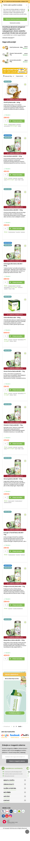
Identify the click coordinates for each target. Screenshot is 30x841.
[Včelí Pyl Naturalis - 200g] (7, 47)
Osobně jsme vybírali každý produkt (13, 771)
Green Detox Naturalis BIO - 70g (14, 371)
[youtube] (6, 816)
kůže (19, 179)
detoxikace (21, 339)
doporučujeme (7, 135)
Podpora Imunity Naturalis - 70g (14, 586)
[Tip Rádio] (19, 811)
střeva (11, 341)
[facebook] (3, 816)
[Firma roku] (15, 821)
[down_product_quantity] (7, 122)
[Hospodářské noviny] (15, 811)
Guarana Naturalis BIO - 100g (13, 210)
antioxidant (7, 126)
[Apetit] (7, 811)
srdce (19, 126)
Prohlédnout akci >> (15, 713)
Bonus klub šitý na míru (12, 678)
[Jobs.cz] (11, 811)
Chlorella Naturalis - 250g (12, 317)
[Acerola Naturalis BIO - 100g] (7, 61)
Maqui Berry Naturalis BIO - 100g (14, 640)
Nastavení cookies (15, 23)
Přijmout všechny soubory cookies (15, 19)
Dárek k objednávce (11, 674)
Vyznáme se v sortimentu (14, 768)
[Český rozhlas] (3, 811)
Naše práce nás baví (9, 776)
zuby (22, 179)
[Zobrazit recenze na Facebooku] (15, 735)
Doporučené (21, 76)
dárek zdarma (7, 81)
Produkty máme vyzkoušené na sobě (13, 774)
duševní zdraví (12, 124)
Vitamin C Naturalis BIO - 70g (16, 54)
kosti (16, 179)
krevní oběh (11, 501)
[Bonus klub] (15, 695)
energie (15, 178)
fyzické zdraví (11, 232)
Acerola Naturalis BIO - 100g (16, 60)
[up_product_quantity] (7, 120)
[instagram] (10, 816)
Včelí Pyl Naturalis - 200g (16, 47)
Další (20, 726)
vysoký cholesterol (18, 608)
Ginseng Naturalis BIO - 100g (13, 479)
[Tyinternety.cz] (23, 811)
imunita (18, 124)
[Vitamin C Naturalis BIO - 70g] (7, 54)
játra (15, 341)
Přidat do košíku (16, 121)
